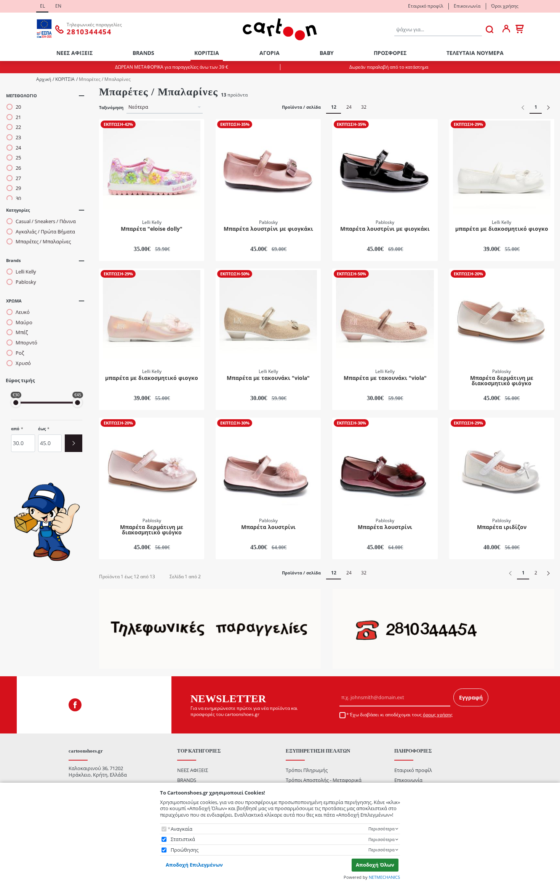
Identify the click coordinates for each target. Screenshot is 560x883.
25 (18, 157)
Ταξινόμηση (111, 107)
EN (58, 6)
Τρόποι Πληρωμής (307, 770)
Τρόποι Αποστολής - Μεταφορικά (324, 780)
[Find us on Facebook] (75, 704)
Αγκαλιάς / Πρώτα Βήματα (45, 231)
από (15, 428)
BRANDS (143, 52)
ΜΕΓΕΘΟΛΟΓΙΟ (21, 95)
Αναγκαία (181, 829)
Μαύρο (24, 322)
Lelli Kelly (26, 272)
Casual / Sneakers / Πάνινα (46, 221)
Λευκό (23, 312)
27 (18, 178)
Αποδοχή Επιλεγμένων (194, 864)
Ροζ (20, 353)
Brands (13, 260)
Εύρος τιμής (20, 380)
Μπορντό (26, 342)
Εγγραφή (471, 697)
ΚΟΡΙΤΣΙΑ (206, 52)
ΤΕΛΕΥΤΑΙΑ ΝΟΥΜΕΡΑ (475, 52)
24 (18, 148)
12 (333, 107)
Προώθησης (184, 850)
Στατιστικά (183, 839)
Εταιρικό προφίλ (425, 6)
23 (18, 137)
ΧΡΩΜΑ (14, 301)
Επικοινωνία (467, 6)
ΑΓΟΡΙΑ (269, 52)
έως (42, 428)
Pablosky (26, 282)
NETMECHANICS (384, 877)
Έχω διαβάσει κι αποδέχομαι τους (401, 715)
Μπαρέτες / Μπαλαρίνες (43, 241)
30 (18, 198)
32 (363, 107)
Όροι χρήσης (504, 6)
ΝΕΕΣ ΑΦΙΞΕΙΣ (74, 52)
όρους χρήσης (438, 714)
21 (18, 117)
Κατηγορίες (18, 210)
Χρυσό (23, 363)
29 (18, 188)
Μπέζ (22, 332)
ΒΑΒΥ (327, 52)
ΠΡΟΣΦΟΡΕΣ (390, 52)
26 (18, 168)
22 (18, 127)
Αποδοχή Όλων (375, 864)
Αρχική (43, 79)
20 (18, 107)
